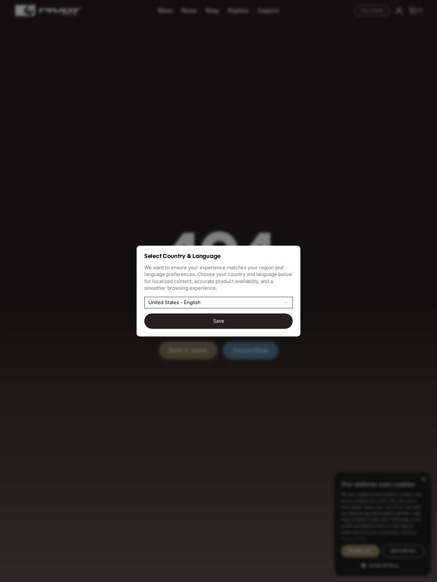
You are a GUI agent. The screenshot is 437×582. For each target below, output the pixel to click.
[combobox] (218, 302)
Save (218, 321)
